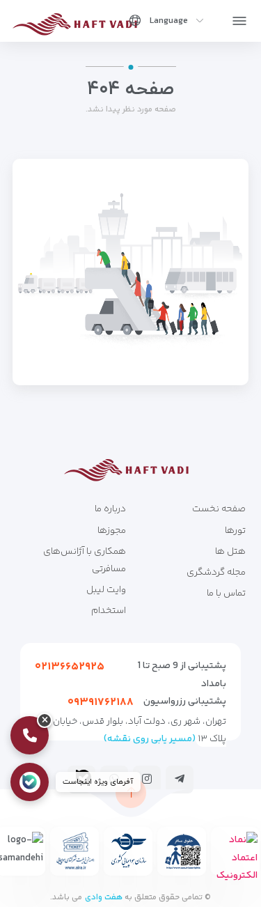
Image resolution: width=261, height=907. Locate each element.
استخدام (108, 611)
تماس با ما (226, 593)
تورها (235, 530)
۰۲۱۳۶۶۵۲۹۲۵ (69, 667)
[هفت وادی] (79, 23)
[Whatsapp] (114, 779)
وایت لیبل (106, 590)
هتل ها (230, 551)
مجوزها (111, 530)
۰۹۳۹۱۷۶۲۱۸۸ (101, 702)
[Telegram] (179, 779)
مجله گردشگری (216, 572)
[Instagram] (147, 779)
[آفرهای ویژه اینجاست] (27, 782)
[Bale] (83, 777)
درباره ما (110, 509)
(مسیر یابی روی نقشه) (150, 739)
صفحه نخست (219, 509)
